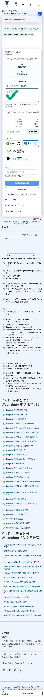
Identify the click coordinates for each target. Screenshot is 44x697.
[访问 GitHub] (15, 670)
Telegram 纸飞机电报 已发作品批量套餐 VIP (23, 432)
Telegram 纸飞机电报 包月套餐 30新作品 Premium (21, 504)
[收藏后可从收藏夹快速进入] (40, 14)
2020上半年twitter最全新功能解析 (17, 597)
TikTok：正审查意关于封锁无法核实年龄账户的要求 (22, 556)
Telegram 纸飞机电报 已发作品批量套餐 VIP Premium (23, 487)
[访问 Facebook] (9, 670)
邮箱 (6, 168)
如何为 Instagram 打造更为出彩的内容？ (19, 606)
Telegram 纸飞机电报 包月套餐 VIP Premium (23, 481)
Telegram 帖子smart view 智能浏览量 (20, 459)
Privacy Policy (7, 663)
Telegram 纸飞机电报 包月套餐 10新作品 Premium (21, 493)
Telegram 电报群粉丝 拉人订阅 (18, 472)
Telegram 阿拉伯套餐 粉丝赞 (17, 455)
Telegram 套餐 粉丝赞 (14, 519)
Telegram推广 (12, 11)
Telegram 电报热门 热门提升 (17, 410)
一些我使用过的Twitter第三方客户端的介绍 (20, 611)
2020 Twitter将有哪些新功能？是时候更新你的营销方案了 (22, 568)
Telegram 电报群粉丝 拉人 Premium (20, 423)
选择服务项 (9, 54)
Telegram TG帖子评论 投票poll (18, 528)
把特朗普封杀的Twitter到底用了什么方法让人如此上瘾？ (23, 546)
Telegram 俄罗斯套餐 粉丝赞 (17, 510)
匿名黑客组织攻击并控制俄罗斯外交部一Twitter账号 (23, 616)
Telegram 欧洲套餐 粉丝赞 (16, 499)
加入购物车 (23, 190)
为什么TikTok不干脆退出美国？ (16, 602)
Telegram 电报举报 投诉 (15, 464)
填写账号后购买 (27, 693)
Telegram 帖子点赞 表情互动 (17, 414)
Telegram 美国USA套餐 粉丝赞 (18, 523)
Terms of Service (22, 663)
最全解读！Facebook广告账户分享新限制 (19, 582)
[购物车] (31, 4)
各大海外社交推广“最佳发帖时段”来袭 (18, 577)
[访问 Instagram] (4, 670)
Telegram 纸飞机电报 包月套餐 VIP (19, 446)
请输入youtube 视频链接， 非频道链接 (16, 86)
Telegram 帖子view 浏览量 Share (19, 468)
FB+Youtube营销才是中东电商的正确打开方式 (21, 562)
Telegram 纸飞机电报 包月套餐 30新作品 (21, 437)
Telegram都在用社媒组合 (15, 450)
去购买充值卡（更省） (23, 159)
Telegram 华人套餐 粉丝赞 (16, 419)
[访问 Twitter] (20, 670)
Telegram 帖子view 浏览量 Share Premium (22, 428)
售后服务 (5, 657)
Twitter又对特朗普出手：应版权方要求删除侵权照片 (23, 592)
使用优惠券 (33, 132)
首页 (3, 11)
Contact (34, 663)
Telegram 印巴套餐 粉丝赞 (16, 514)
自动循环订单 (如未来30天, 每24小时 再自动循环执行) (23, 112)
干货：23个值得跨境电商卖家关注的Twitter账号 (22, 586)
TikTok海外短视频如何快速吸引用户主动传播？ (22, 573)
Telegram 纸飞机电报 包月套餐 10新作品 (21, 441)
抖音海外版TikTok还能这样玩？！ (16, 551)
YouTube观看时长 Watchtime (17, 477)
